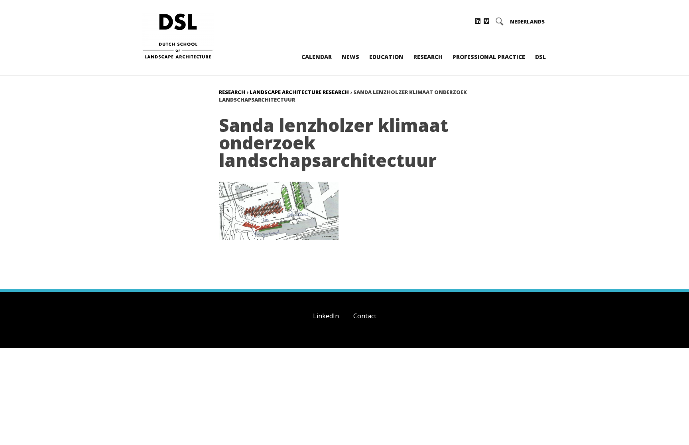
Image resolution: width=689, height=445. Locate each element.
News (350, 57)
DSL (540, 57)
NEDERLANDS (527, 21)
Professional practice (489, 57)
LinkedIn (326, 316)
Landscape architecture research (299, 92)
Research (428, 57)
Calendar (316, 57)
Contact (364, 316)
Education (386, 57)
